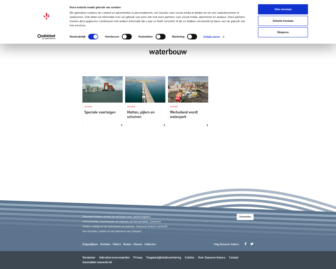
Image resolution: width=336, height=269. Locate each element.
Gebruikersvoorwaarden (114, 257)
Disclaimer (89, 257)
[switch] (127, 36)
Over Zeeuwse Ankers (211, 257)
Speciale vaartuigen (99, 112)
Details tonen (212, 36)
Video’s (117, 244)
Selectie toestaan (283, 20)
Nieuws (138, 244)
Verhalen (105, 244)
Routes (127, 244)
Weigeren (283, 32)
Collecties (150, 244)
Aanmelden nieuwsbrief (97, 262)
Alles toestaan (283, 9)
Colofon (189, 257)
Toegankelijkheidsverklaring (163, 257)
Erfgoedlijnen (90, 244)
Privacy (137, 257)
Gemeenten (245, 217)
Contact (233, 257)
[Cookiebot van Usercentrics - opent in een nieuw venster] (46, 36)
